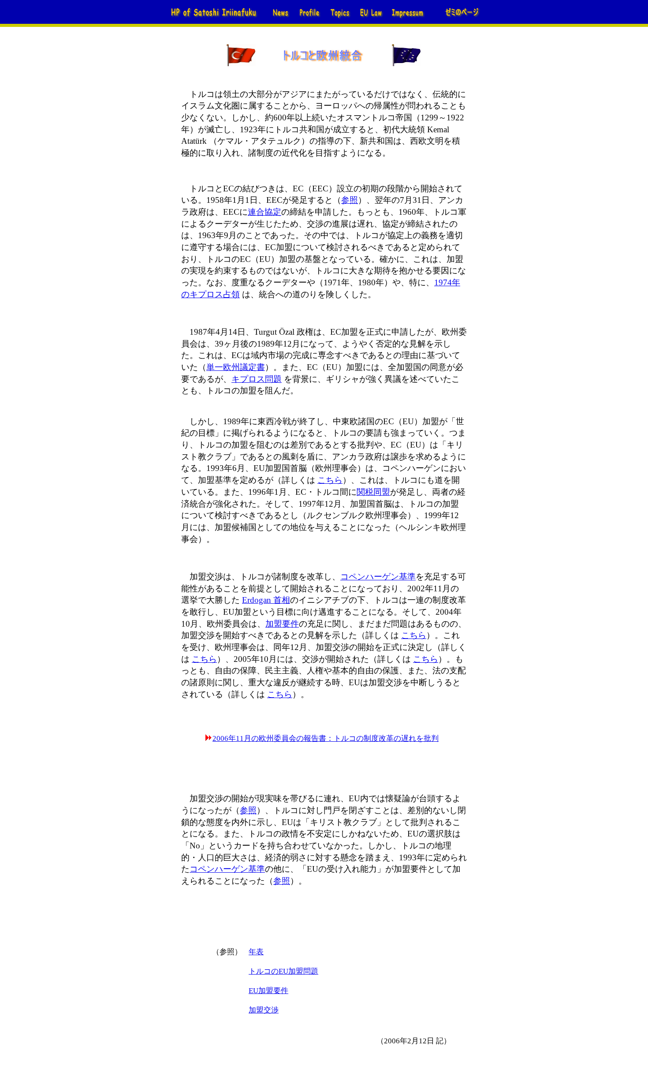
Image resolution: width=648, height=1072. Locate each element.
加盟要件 (282, 623)
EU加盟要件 (268, 990)
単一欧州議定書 (235, 367)
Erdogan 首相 (266, 600)
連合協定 (264, 212)
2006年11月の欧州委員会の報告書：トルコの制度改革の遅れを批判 (325, 738)
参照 (349, 200)
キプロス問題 (256, 379)
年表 (256, 952)
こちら (330, 480)
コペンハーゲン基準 (378, 576)
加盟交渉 (264, 1010)
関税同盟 (373, 492)
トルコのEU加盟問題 (283, 971)
